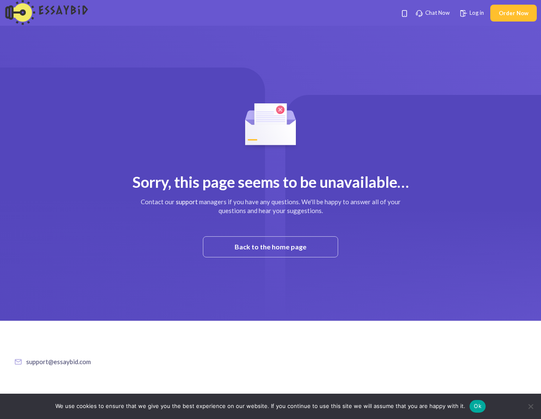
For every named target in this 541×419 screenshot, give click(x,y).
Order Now (513, 13)
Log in (476, 12)
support (187, 201)
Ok (477, 406)
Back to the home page (270, 247)
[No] (530, 406)
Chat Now (437, 12)
